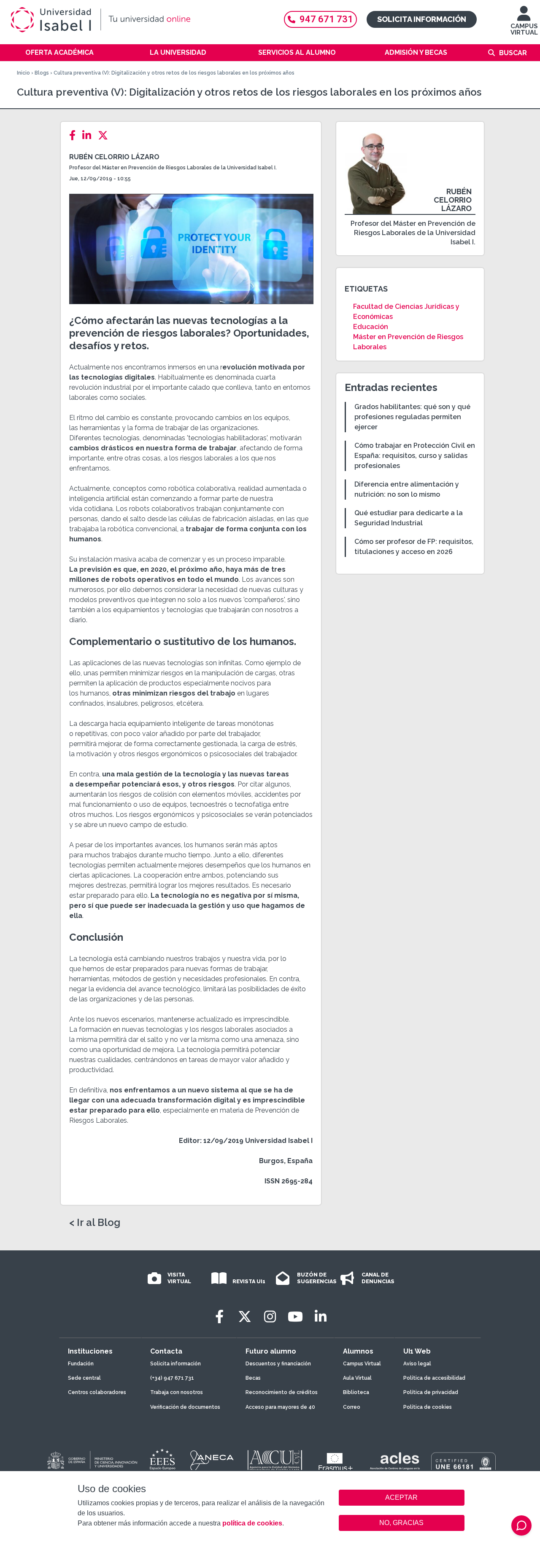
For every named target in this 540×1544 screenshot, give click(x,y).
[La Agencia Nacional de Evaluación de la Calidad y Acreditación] (212, 1460)
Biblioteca (356, 1392)
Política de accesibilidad (434, 1378)
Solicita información (421, 19)
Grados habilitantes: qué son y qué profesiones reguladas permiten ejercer (412, 417)
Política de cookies (427, 1407)
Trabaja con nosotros (176, 1392)
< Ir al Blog (94, 1223)
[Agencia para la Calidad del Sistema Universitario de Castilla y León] (274, 1460)
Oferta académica (59, 52)
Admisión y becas (416, 52)
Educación (370, 327)
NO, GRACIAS (401, 1522)
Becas (253, 1378)
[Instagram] (270, 1317)
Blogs (42, 73)
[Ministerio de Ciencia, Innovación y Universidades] (91, 1460)
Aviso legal (417, 1364)
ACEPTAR (401, 1497)
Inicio (23, 73)
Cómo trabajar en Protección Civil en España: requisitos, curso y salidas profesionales (414, 456)
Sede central (84, 1378)
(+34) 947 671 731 (172, 1378)
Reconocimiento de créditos (282, 1392)
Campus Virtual (362, 1364)
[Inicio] (139, 19)
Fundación (81, 1364)
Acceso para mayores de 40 (280, 1407)
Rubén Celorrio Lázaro (114, 157)
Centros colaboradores (97, 1392)
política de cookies (252, 1523)
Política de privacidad (430, 1392)
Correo (351, 1407)
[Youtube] (295, 1317)
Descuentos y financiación (278, 1364)
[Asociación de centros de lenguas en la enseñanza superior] (394, 1462)
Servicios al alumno (297, 52)
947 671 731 (326, 19)
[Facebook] (75, 135)
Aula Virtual (357, 1378)
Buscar (513, 53)
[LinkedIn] (89, 135)
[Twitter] (105, 135)
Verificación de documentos (185, 1407)
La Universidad (178, 52)
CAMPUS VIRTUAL (524, 29)
